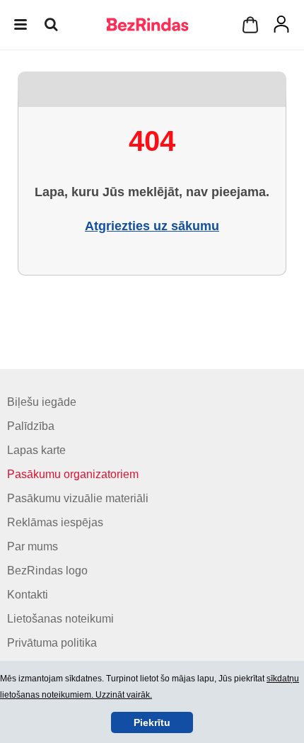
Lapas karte (36, 450)
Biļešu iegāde (41, 402)
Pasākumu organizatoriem (73, 474)
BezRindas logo (47, 571)
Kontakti (27, 595)
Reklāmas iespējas (55, 522)
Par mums (32, 546)
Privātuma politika (52, 643)
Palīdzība (30, 426)
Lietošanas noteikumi (60, 619)
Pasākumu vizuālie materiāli (77, 498)
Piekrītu (152, 722)
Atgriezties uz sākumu (152, 226)
